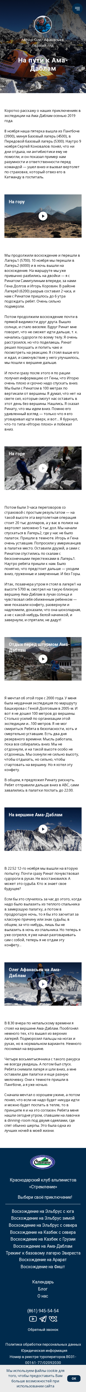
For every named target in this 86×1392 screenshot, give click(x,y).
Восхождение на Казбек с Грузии (42, 1239)
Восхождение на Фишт (43, 1266)
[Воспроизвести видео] (43, 216)
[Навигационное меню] (77, 8)
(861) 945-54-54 (43, 1310)
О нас (42, 1296)
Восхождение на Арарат (43, 1259)
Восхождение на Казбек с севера (43, 1232)
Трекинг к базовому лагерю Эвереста (43, 1253)
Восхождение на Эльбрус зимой (43, 1218)
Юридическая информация (44, 1350)
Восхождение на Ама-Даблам (42, 1246)
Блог (43, 1289)
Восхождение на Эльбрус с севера (43, 1225)
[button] (43, 1329)
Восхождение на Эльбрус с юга (43, 1211)
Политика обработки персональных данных (43, 1344)
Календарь (43, 1282)
